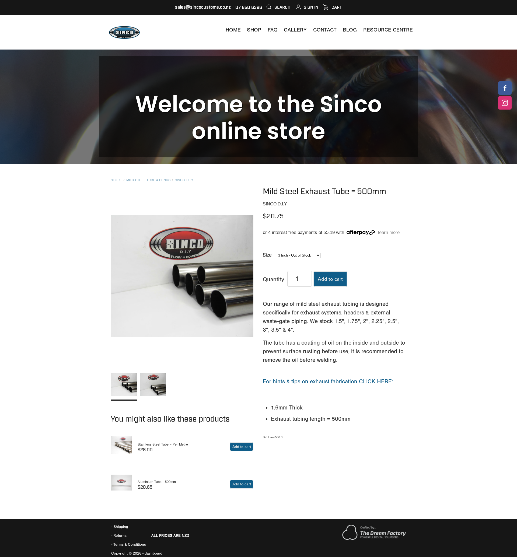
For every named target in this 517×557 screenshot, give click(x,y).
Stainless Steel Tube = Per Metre (163, 444)
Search (282, 7)
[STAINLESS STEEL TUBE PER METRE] (121, 448)
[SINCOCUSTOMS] (505, 88)
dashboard (153, 553)
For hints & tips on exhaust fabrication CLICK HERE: (328, 381)
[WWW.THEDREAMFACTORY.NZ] (374, 538)
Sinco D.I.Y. (184, 180)
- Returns (119, 535)
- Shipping (119, 526)
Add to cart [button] (330, 278)
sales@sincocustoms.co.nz (203, 7)
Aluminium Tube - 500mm (157, 482)
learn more (389, 232)
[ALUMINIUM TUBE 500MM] (121, 485)
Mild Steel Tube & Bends (148, 180)
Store (116, 180)
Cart (336, 7)
